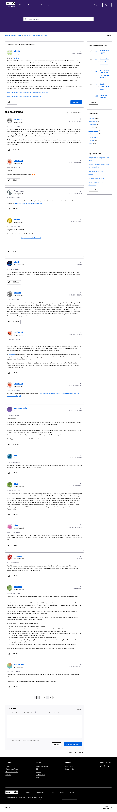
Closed (91, 143)
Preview (79, 709)
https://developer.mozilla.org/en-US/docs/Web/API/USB (24, 96)
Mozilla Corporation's (14, 797)
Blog (37, 778)
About (7, 766)
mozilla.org (27, 792)
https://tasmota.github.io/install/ (31, 238)
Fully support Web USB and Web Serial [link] (35, 35)
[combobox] (58, 19)
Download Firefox (42, 766)
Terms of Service (40, 792)
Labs (55, 5)
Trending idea (93, 121)
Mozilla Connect (10, 5)
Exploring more (93, 131)
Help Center (69, 766)
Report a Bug (69, 769)
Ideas (21, 5)
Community (45, 5)
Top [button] (8, 807)
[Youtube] (108, 766)
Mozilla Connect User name (104, 86)
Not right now (93, 137)
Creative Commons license (69, 799)
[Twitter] (101, 766)
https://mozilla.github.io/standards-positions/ (28, 203)
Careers (8, 775)
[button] (9, 102)
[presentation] (9, 712)
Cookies (62, 792)
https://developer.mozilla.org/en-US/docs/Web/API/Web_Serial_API (27, 92)
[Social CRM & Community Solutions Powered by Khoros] (107, 808)
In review (91, 128)
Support (97, 5)
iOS (37, 769)
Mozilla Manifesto (11, 769)
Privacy (52, 792)
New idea (16, 58)
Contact (72, 792)
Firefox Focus (40, 775)
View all (93, 102)
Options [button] (108, 35)
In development (93, 134)
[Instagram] (104, 766)
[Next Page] (53, 697)
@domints (12, 354)
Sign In (107, 5)
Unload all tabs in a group (96, 178)
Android (38, 772)
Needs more (92, 124)
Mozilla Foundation (11, 772)
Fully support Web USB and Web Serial (21, 45)
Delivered (92, 140)
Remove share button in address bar (104, 61)
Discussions (32, 5)
